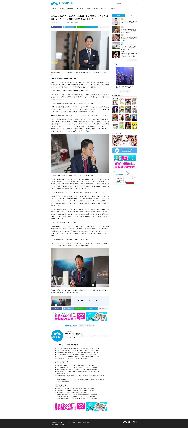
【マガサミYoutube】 (72, 337)
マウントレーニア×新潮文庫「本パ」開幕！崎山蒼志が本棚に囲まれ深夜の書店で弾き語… (78, 348)
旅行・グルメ (80, 8)
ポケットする (104, 26)
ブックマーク (92, 26)
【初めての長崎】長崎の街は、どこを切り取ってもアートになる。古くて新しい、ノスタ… (78, 350)
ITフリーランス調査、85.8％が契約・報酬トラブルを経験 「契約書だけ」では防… (77, 354)
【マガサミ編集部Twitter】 (88, 336)
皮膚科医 (76, 22)
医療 (72, 22)
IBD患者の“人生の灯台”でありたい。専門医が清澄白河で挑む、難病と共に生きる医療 (77, 369)
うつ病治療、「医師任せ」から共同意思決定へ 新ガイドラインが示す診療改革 (76, 396)
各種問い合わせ (54, 424)
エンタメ (62, 8)
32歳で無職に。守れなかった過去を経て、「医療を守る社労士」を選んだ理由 (75, 365)
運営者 (79, 422)
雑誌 (131, 15)
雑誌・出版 (54, 8)
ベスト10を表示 (132, 60)
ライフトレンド (70, 8)
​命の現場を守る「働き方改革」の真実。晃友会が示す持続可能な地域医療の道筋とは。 (77, 394)
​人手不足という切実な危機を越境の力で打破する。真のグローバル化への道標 (75, 388)
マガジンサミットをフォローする (87, 325)
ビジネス (113, 8)
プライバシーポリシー (70, 422)
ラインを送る (80, 26)
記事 (118, 15)
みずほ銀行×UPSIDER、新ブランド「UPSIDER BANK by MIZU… (72, 358)
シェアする (56, 26)
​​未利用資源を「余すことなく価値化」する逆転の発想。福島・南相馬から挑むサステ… (77, 398)
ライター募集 (86, 422)
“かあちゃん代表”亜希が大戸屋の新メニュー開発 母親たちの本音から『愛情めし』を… (78, 352)
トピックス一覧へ (125, 91)
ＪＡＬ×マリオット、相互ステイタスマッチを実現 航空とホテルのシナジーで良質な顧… (78, 356)
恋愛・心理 (95, 8)
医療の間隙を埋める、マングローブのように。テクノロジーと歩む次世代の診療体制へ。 (78, 367)
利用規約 (62, 424)
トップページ (53, 11)
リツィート (68, 26)
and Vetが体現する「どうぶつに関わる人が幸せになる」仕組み (72, 392)
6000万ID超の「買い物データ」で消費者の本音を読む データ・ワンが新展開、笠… (77, 390)
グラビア (88, 8)
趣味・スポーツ (104, 8)
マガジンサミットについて (57, 422)
